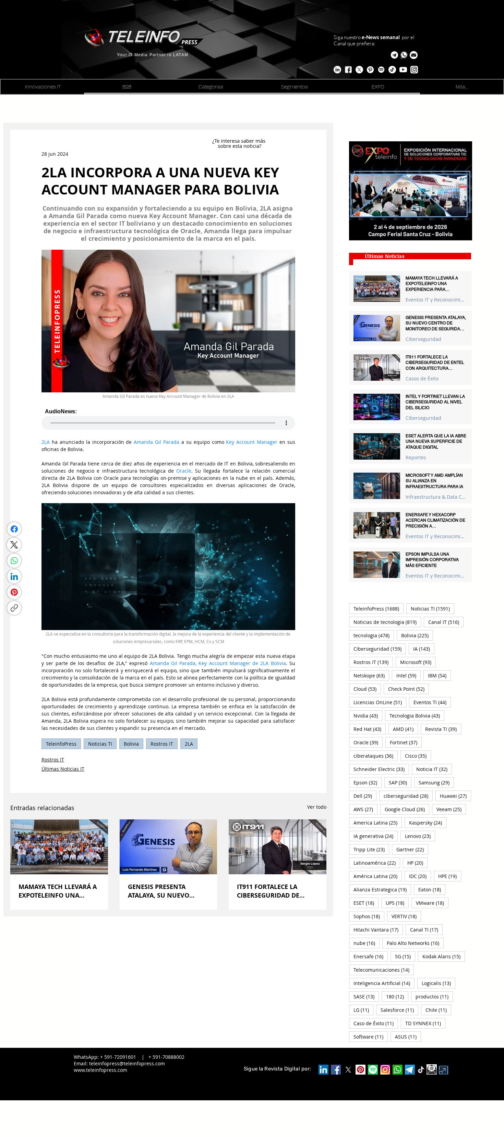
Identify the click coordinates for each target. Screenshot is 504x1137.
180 (397, 996)
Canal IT (446, 621)
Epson (367, 782)
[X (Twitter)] (14, 545)
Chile (438, 1009)
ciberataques (375, 755)
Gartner (412, 849)
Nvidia (367, 715)
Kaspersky (427, 822)
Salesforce (399, 1009)
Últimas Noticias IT (62, 769)
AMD (405, 728)
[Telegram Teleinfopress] (394, 55)
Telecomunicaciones (383, 969)
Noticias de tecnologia (387, 621)
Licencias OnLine (379, 702)
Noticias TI (100, 744)
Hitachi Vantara (378, 929)
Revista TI (443, 728)
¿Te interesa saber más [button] (239, 140)
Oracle (368, 742)
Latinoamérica (376, 862)
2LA (189, 744)
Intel (408, 675)
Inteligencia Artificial (384, 983)
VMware (432, 902)
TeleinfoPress (61, 744)
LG (363, 1009)
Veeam (451, 809)
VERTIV (406, 916)
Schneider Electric (381, 769)
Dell (364, 795)
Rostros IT (162, 744)
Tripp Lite (371, 849)
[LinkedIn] (14, 576)
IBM (439, 675)
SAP (400, 782)
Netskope (371, 675)
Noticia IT (434, 769)
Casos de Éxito (422, 378)
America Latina (377, 822)
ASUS (408, 1036)
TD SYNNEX (425, 1023)
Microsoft (418, 662)
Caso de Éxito (375, 1023)
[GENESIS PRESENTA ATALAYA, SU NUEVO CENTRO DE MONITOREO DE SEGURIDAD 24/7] (168, 846)
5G (405, 956)
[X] (359, 69)
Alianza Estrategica (382, 889)
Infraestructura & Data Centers (436, 497)
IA (423, 648)
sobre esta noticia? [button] (239, 145)
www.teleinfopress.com (100, 1070)
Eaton (431, 889)
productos (434, 996)
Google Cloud (407, 809)
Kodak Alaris (443, 956)
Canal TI (426, 929)
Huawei (455, 795)
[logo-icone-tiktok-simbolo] (421, 1070)
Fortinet (406, 742)
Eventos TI (432, 702)
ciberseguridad (408, 795)
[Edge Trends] (381, 69)
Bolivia (131, 744)
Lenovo (420, 835)
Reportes (416, 457)
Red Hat (369, 728)
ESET (366, 902)
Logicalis (438, 983)
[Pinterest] (14, 592)
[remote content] (168, 419)
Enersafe (370, 956)
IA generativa (375, 835)
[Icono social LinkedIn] (323, 1070)
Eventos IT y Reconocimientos (436, 300)
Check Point (408, 688)
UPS (397, 902)
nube (366, 942)
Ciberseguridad (423, 339)
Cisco (418, 755)
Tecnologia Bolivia (416, 715)
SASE (366, 996)
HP (417, 862)
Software (370, 1036)
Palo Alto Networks (415, 942)
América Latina (377, 876)
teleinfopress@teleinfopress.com (127, 1063)
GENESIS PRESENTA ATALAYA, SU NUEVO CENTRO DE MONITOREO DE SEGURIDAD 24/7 (165, 891)
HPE (449, 876)
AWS (365, 809)
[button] (414, 55)
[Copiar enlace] (14, 608)
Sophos (368, 916)
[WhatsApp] (14, 561)
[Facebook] (14, 529)
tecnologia (373, 635)
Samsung (436, 782)
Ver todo (316, 807)
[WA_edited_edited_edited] (398, 1070)
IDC (420, 876)
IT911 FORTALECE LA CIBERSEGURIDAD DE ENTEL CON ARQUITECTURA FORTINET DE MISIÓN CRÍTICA (276, 891)
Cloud (367, 688)
